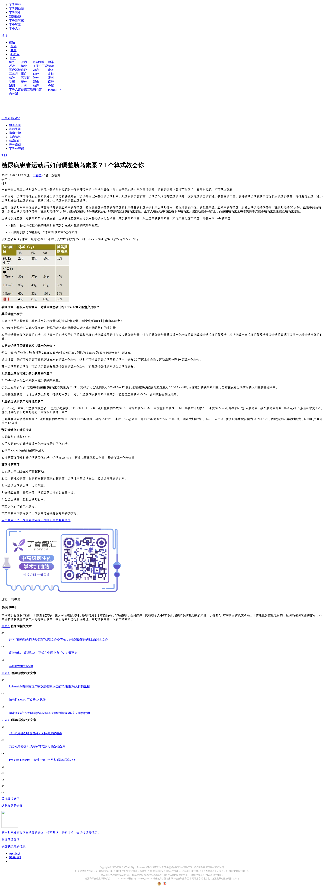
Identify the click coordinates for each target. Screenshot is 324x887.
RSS (4, 155)
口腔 (36, 73)
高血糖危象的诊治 (21, 666)
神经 (12, 42)
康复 (51, 69)
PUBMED (54, 89)
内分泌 (13, 93)
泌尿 (12, 85)
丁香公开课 (40, 66)
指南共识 (15, 133)
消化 (24, 66)
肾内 (24, 62)
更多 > (6, 626)
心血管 (15, 54)
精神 (12, 77)
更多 (13, 58)
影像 (36, 81)
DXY (124, 867)
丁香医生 (15, 12)
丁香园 (6, 118)
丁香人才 (15, 28)
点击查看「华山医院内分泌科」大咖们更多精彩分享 (36, 520)
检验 (51, 66)
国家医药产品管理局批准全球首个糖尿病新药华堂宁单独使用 (49, 713)
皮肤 (51, 73)
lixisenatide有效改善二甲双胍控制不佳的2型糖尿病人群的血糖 (49, 686)
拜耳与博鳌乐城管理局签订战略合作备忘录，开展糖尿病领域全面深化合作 (58, 639)
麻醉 (51, 81)
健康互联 (27, 89)
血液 (24, 69)
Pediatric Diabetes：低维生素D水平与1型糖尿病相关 (42, 759)
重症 (24, 73)
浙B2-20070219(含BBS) (157, 867)
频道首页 (15, 125)
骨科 (13, 46)
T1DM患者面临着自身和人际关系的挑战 (35, 733)
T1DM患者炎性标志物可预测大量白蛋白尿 (37, 746)
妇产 (36, 85)
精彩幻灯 (15, 140)
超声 (36, 69)
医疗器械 (15, 69)
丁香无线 (15, 4)
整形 (12, 81)
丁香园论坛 (16, 8)
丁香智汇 (15, 24)
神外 (36, 77)
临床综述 (15, 136)
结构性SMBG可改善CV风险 (27, 699)
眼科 (51, 77)
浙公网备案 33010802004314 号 (209, 867)
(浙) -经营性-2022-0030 (181, 867)
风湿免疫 (39, 62)
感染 (51, 62)
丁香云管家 (16, 20)
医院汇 (25, 77)
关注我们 (15, 857)
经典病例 (15, 144)
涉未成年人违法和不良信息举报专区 (171, 878)
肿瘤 (13, 50)
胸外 (12, 62)
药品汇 (37, 89)
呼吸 (12, 66)
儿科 (24, 85)
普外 (24, 81)
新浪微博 (15, 16)
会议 (51, 85)
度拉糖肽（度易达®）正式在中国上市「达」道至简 (43, 652)
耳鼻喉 (13, 73)
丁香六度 (15, 89)
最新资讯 (15, 129)
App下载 (14, 853)
